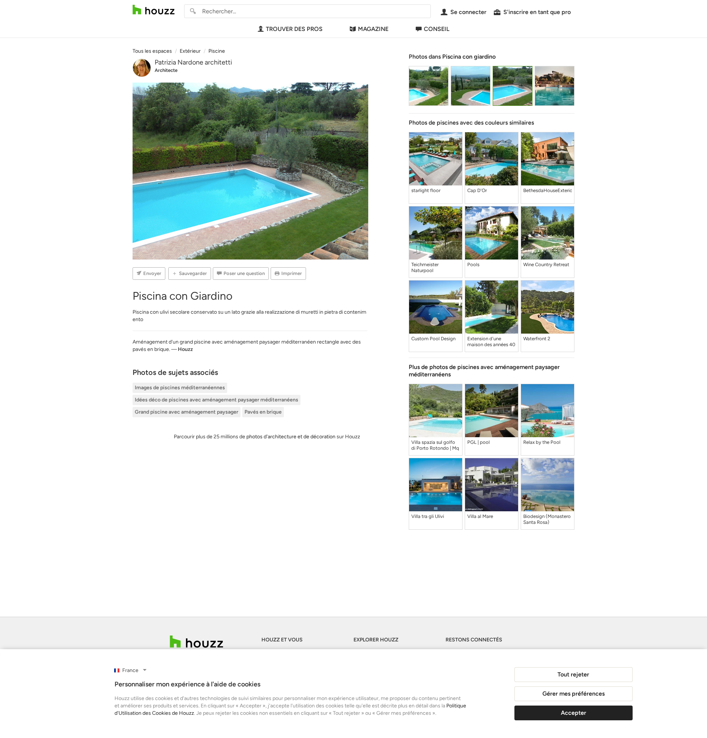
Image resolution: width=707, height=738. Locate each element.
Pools (473, 264)
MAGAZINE (373, 28)
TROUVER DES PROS (294, 28)
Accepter (573, 712)
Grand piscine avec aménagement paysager (186, 412)
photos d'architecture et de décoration (290, 437)
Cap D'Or (477, 190)
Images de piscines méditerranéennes (180, 387)
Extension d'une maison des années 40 (491, 341)
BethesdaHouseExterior (547, 190)
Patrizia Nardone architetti (193, 62)
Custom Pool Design (433, 338)
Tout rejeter (573, 674)
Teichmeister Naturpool (425, 267)
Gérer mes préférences (573, 693)
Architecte (166, 70)
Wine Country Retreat (546, 264)
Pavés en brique (263, 412)
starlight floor (425, 190)
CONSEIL (436, 28)
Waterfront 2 (536, 338)
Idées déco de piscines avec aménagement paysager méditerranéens (216, 400)
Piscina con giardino (469, 56)
